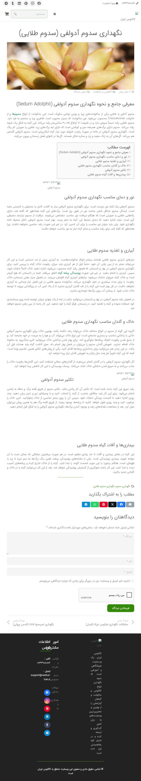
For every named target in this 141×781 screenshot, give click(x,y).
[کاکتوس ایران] (129, 14)
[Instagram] (32, 3)
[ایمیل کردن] (130, 504)
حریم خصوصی (54, 677)
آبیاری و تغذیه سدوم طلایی (110, 161)
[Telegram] (6, 3)
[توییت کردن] (112, 504)
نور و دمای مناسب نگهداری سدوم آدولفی (104, 157)
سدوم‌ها (16, 114)
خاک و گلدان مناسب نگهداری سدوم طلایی (102, 165)
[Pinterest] (26, 3)
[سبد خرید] (7, 14)
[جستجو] (15, 14)
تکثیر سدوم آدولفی (115, 170)
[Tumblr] (12, 3)
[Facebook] (39, 3)
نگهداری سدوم (123, 486)
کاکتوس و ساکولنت (102, 92)
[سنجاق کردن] (104, 504)
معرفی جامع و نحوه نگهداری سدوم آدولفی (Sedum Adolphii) (93, 152)
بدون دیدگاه (80, 92)
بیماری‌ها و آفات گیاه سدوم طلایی (107, 174)
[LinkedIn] (19, 3)
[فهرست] (54, 14)
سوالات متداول (55, 690)
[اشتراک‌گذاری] (121, 504)
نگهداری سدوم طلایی (103, 486)
